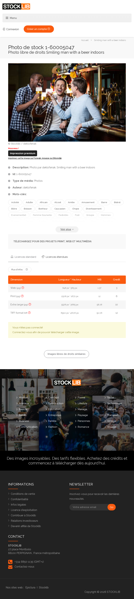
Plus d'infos (17, 269)
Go (111, 507)
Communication (28, 426)
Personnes (84, 421)
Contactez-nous (24, 566)
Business (24, 421)
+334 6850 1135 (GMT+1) (29, 561)
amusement (88, 202)
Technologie (114, 403)
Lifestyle (82, 403)
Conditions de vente (23, 493)
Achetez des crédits (105, 458)
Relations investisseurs (24, 520)
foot (77, 215)
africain (44, 202)
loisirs (43, 221)
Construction (55, 403)
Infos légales (18, 504)
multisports (79, 221)
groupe (90, 215)
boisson (28, 208)
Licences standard (25, 256)
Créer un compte (37, 29)
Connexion (12, 29)
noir (94, 221)
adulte (29, 202)
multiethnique (60, 221)
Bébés (22, 415)
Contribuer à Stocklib (23, 515)
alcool (57, 202)
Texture (111, 409)
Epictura (30, 587)
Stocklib (44, 587)
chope (75, 208)
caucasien (59, 208)
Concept (53, 397)
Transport (112, 415)
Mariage (82, 409)
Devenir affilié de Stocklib (26, 526)
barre (104, 202)
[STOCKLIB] (16, 6)
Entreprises (54, 415)
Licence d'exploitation (24, 510)
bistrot (117, 202)
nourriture (108, 221)
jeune (29, 221)
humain (15, 221)
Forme (81, 397)
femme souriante (42, 215)
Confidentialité (19, 499)
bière (14, 208)
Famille (52, 421)
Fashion (52, 426)
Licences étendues (56, 256)
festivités (63, 215)
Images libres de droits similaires (66, 354)
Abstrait (23, 397)
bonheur (43, 208)
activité (15, 202)
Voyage (111, 426)
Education (54, 409)
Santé (110, 397)
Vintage (111, 421)
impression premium (22, 153)
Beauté (23, 409)
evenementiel (18, 215)
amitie (71, 202)
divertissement (93, 208)
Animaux (24, 403)
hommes (105, 215)
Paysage (83, 415)
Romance (83, 426)
